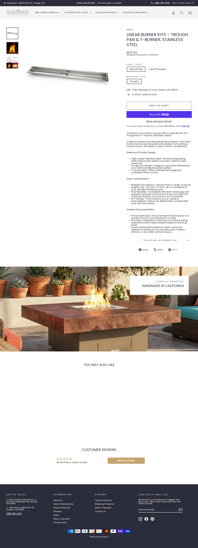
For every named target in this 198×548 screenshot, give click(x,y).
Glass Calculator (62, 519)
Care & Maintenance (64, 504)
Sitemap (58, 511)
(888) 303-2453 (14, 513)
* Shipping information (159, 240)
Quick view (28, 415)
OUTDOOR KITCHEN (105, 12)
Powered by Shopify (99, 537)
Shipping (131, 55)
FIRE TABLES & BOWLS (46, 12)
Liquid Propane (157, 69)
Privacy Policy (60, 522)
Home (129, 30)
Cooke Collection (62, 508)
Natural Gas (136, 69)
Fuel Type (134, 64)
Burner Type (136, 77)
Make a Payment (103, 508)
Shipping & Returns (104, 504)
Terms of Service (103, 500)
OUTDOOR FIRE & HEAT (76, 12)
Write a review (126, 460)
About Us (58, 500)
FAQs (56, 515)
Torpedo (134, 81)
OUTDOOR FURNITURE (134, 12)
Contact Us (100, 511)
